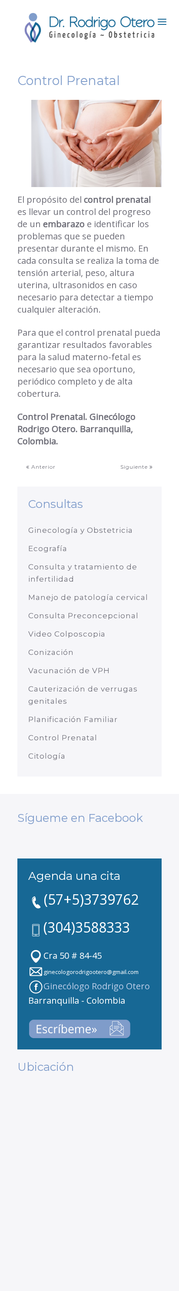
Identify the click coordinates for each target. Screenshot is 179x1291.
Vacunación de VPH (69, 670)
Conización (51, 652)
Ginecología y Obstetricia (80, 530)
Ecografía (47, 548)
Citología (47, 756)
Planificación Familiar (73, 719)
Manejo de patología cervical (88, 597)
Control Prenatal (62, 737)
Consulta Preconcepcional (83, 615)
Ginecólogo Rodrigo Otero (96, 986)
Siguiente (134, 466)
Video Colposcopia (67, 634)
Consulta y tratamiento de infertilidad (82, 572)
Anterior (43, 466)
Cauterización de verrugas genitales (83, 695)
